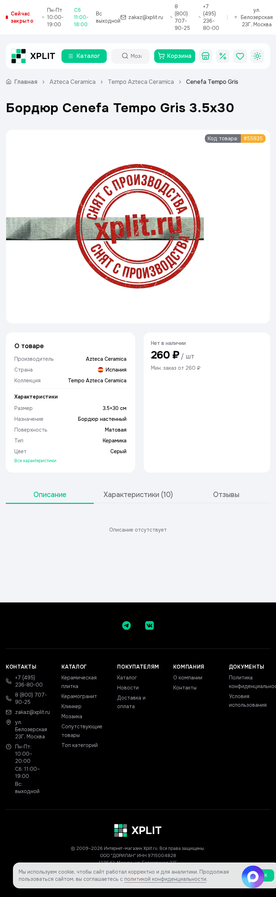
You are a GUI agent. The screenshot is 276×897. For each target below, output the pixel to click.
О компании (187, 677)
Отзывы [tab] (226, 494)
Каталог (127, 677)
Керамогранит (79, 696)
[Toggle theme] (257, 56)
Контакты (185, 687)
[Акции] (223, 56)
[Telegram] (126, 625)
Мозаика (71, 716)
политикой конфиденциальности (165, 879)
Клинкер (71, 706)
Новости (128, 687)
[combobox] (137, 56)
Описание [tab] (49, 494)
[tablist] (138, 495)
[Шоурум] (205, 56)
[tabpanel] (138, 530)
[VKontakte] (149, 625)
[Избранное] (240, 56)
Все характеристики (35, 461)
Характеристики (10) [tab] (138, 494)
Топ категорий (79, 745)
